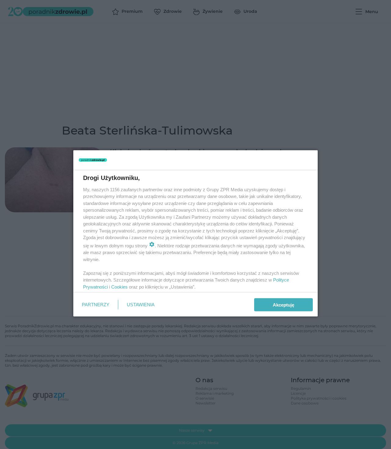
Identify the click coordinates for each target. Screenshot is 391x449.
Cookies (119, 286)
